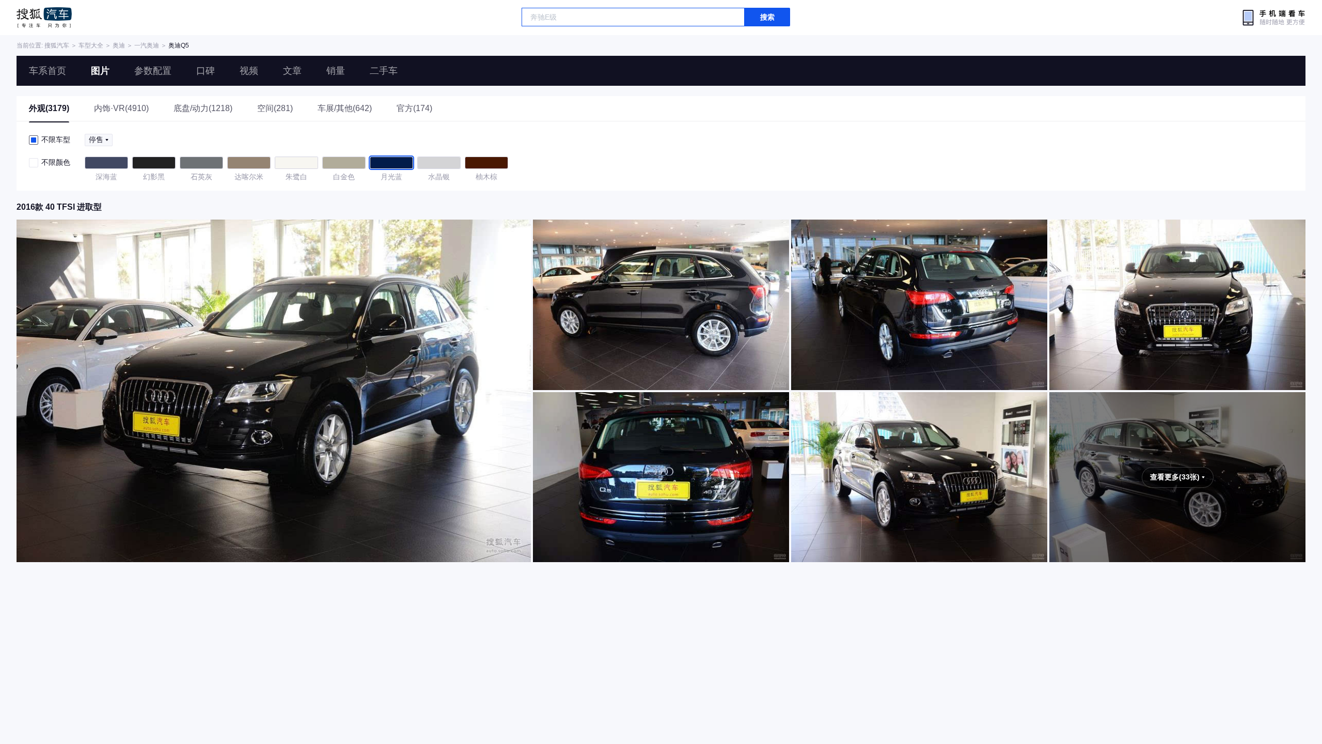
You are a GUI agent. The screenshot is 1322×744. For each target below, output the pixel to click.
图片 (100, 71)
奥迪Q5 (178, 45)
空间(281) (275, 108)
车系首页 (47, 71)
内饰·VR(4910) (121, 108)
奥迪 (119, 45)
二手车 (384, 71)
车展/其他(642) (345, 108)
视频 (249, 71)
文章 (292, 71)
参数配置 (152, 71)
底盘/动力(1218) (203, 108)
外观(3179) (49, 108)
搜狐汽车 (44, 17)
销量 (335, 71)
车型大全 (90, 45)
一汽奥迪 (146, 45)
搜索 (767, 17)
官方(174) (414, 108)
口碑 (205, 71)
